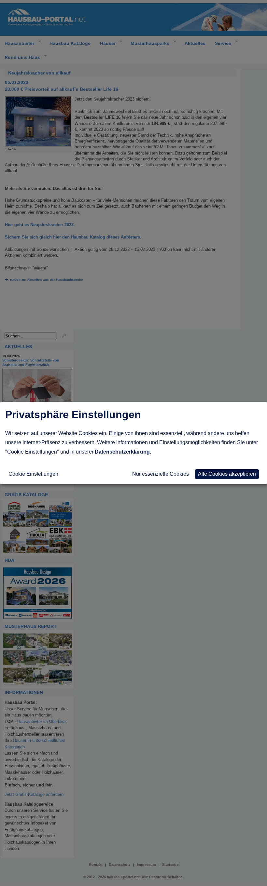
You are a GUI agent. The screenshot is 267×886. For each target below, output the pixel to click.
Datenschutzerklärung (122, 452)
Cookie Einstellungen (33, 474)
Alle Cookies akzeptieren (227, 474)
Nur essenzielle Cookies (160, 474)
